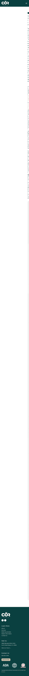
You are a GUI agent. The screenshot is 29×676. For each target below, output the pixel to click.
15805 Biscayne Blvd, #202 (8, 643)
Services (3, 630)
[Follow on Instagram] (5, 620)
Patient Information (6, 633)
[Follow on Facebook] (2, 620)
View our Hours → (6, 648)
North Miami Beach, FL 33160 (9, 645)
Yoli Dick (19, 670)
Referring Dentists (6, 632)
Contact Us (4, 635)
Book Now (6, 659)
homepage (28, 98)
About (3, 628)
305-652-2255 (5, 655)
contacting (28, 106)
